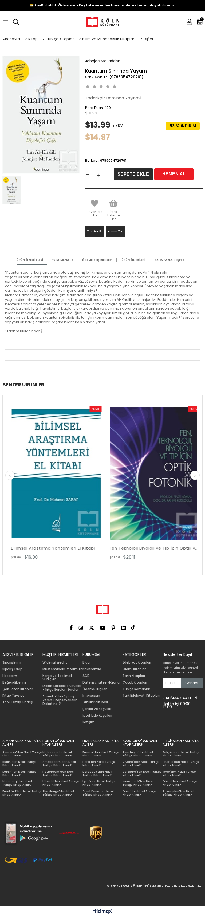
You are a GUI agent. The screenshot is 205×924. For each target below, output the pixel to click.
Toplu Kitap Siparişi (17, 702)
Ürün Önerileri (133, 260)
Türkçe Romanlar (136, 689)
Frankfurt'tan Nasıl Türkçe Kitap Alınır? (22, 792)
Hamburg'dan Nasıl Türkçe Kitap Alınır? (17, 783)
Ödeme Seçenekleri (97, 260)
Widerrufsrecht (54, 662)
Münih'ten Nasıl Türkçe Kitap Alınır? (19, 773)
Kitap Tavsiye (13, 695)
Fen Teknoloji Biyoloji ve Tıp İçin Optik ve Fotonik (113, 548)
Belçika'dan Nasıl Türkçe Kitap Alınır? (181, 754)
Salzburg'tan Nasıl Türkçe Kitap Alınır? (142, 773)
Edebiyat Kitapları (137, 662)
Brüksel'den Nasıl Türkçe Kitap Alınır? (181, 763)
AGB (85, 676)
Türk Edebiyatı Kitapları (141, 695)
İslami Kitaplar (134, 669)
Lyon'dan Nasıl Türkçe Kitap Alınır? (99, 783)
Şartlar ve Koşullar (96, 709)
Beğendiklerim (14, 682)
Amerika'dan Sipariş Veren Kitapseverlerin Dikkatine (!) (59, 699)
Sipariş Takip (12, 669)
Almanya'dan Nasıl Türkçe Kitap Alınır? (22, 754)
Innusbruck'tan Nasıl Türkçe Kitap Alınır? (138, 783)
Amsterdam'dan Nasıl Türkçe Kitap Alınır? (59, 763)
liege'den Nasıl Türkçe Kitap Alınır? (179, 773)
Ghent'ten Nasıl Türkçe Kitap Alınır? (180, 783)
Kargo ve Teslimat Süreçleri (57, 677)
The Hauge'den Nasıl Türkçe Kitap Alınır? (58, 792)
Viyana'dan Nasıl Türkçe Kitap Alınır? (141, 763)
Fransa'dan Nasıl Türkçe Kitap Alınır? (100, 754)
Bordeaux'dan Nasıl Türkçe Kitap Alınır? (97, 773)
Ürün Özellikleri (30, 260)
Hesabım (9, 676)
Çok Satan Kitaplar (17, 689)
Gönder (192, 682)
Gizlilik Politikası (95, 702)
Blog (86, 662)
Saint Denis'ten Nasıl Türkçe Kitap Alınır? (98, 792)
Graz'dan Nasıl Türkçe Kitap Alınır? (139, 792)
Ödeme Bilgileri (94, 689)
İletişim (88, 722)
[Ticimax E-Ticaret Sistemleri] (102, 911)
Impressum (91, 695)
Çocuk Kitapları (135, 682)
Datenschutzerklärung (101, 682)
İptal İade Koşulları (97, 715)
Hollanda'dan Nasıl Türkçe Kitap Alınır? (57, 754)
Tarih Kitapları (134, 676)
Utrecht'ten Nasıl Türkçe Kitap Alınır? (60, 783)
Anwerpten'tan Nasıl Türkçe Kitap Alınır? (178, 792)
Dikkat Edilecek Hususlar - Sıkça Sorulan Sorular (61, 688)
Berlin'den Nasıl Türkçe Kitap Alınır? (19, 763)
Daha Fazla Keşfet (169, 260)
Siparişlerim (11, 662)
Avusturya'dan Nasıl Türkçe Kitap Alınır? (138, 754)
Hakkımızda (91, 669)
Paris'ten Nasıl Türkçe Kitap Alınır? (98, 763)
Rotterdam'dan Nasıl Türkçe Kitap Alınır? (58, 773)
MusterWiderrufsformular (63, 669)
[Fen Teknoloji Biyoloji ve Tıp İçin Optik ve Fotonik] (113, 474)
